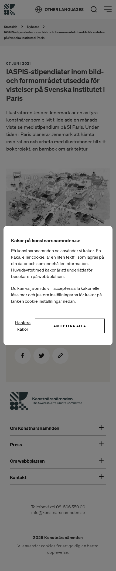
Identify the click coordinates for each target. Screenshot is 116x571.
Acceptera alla (69, 326)
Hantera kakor (22, 326)
